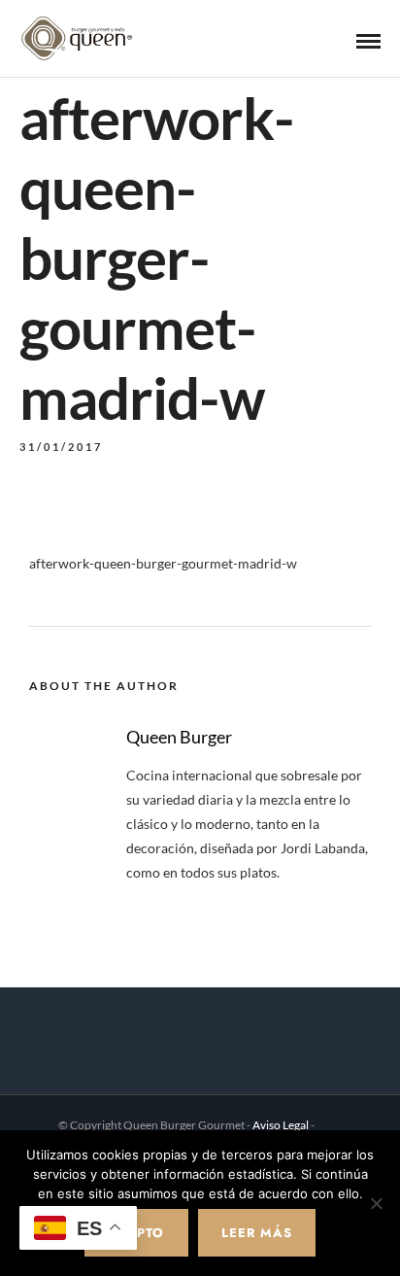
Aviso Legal (280, 1125)
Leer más (256, 1233)
